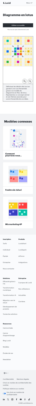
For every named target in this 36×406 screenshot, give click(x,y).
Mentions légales (23, 379)
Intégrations (22, 262)
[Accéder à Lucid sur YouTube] (21, 399)
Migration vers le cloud (9, 301)
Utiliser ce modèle (18, 25)
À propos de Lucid (25, 282)
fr (6, 373)
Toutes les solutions (10, 314)
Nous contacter (8, 269)
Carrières (21, 301)
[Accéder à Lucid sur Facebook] (16, 399)
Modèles (6, 347)
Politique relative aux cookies (13, 389)
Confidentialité (8, 379)
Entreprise (6, 262)
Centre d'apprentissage (9, 334)
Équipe (5, 256)
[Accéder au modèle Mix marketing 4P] (18, 212)
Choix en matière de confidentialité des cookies (17, 384)
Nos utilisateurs (24, 289)
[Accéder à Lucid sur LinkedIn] (4, 399)
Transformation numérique (8, 289)
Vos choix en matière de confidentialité (15, 393)
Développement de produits (10, 308)
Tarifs (5, 243)
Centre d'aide (8, 328)
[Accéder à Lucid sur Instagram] (12, 399)
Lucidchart (22, 243)
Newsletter (7, 359)
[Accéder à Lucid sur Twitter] (8, 399)
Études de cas (8, 353)
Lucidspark (22, 250)
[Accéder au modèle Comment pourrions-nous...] (18, 143)
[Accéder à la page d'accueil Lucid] (9, 3)
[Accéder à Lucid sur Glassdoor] (25, 399)
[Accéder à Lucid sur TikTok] (29, 399)
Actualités (22, 295)
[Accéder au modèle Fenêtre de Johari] (18, 178)
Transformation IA (9, 295)
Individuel (6, 250)
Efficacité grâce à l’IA (9, 283)
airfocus (21, 256)
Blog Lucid (7, 340)
